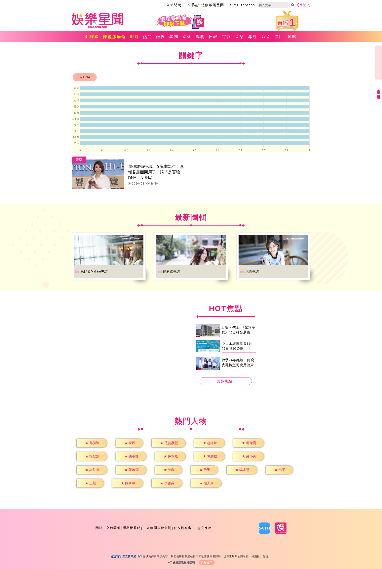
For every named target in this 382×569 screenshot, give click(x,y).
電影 (226, 36)
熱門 (147, 36)
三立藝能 (191, 5)
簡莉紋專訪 (171, 271)
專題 (252, 36)
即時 (134, 36)
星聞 (173, 36)
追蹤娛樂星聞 (212, 5)
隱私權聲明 (132, 528)
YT (236, 5)
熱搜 (160, 36)
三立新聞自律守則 (157, 528)
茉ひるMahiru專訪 (94, 271)
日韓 (213, 36)
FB (228, 5)
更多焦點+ (226, 381)
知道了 (208, 562)
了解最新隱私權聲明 (182, 562)
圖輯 (292, 36)
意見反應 (204, 528)
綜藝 (187, 36)
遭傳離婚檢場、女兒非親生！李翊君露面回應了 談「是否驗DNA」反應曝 (156, 172)
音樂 (239, 36)
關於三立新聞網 (108, 528)
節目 (279, 36)
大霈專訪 (252, 271)
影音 (265, 36)
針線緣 (92, 36)
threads (248, 5)
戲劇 (200, 36)
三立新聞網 (172, 5)
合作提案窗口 (184, 528)
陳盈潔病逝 (114, 36)
